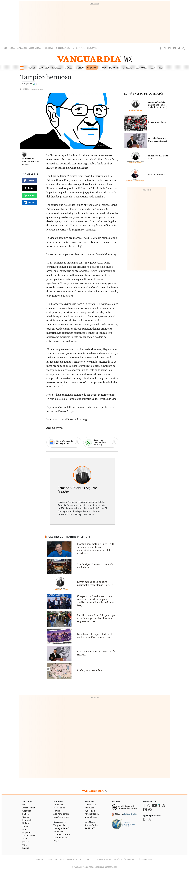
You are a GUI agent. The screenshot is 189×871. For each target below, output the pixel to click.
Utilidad (127, 67)
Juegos (31, 67)
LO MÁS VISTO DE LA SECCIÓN (144, 93)
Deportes (114, 67)
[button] (21, 68)
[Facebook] (160, 48)
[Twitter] (165, 48)
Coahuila (44, 67)
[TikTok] (179, 48)
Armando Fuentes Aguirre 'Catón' (30, 161)
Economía (141, 67)
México (69, 67)
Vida (152, 67)
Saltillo (56, 67)
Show (103, 67)
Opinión (91, 67)
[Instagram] (169, 48)
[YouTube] (174, 48)
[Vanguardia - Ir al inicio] (94, 58)
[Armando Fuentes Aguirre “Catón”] (82, 475)
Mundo (80, 67)
